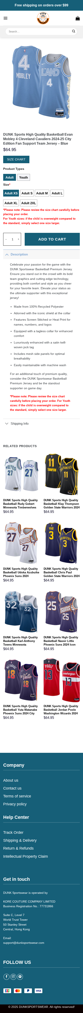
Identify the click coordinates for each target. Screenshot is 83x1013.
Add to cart (52, 239)
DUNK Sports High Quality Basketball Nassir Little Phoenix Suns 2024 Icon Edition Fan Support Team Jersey (61, 644)
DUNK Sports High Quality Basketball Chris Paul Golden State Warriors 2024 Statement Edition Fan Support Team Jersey (62, 576)
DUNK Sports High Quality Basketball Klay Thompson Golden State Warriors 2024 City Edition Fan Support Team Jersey (62, 507)
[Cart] (78, 18)
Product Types (13, 168)
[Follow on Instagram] (13, 977)
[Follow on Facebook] (6, 977)
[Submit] (74, 31)
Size (6, 184)
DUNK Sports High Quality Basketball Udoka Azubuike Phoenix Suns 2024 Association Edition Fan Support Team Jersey (21, 576)
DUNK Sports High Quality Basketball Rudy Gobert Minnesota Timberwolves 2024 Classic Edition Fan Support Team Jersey (20, 507)
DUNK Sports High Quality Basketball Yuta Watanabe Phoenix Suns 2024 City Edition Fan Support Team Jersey (20, 713)
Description (19, 254)
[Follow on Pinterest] (20, 977)
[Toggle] (6, 254)
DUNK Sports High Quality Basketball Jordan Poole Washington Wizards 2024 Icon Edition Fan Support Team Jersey (61, 713)
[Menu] (5, 18)
